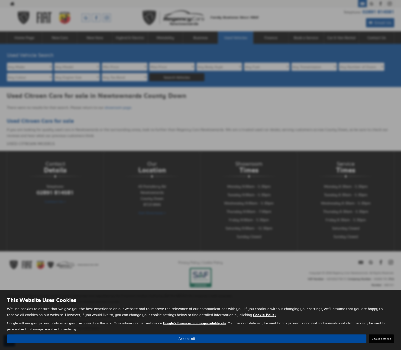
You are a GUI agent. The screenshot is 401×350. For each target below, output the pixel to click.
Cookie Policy (265, 314)
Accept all (186, 338)
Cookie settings (381, 338)
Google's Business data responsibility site (194, 323)
